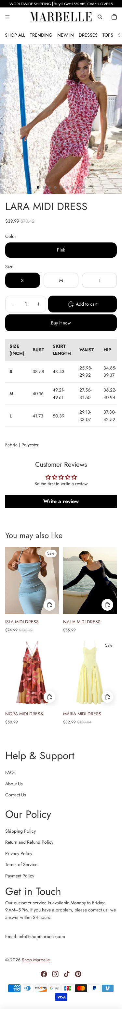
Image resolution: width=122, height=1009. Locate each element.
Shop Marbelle (36, 959)
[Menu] (7, 16)
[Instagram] (55, 974)
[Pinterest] (78, 974)
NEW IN (65, 35)
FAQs (10, 772)
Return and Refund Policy (29, 842)
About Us (14, 783)
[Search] (100, 17)
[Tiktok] (67, 974)
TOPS (107, 35)
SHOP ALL (15, 35)
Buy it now (61, 323)
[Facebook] (44, 974)
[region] (61, 3)
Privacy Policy (18, 853)
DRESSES (88, 35)
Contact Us (15, 795)
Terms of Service (21, 864)
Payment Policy (19, 876)
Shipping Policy (20, 831)
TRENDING (41, 35)
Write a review (61, 501)
